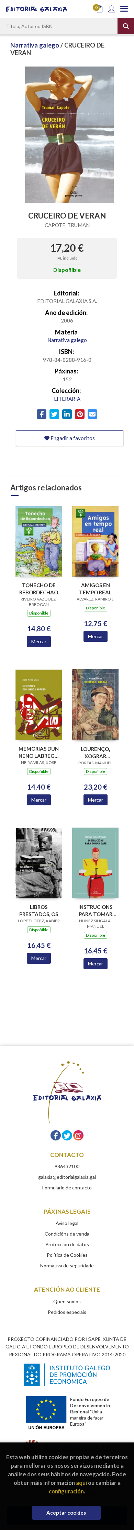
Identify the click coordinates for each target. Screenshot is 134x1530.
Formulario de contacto (67, 1187)
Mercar (38, 641)
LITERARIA (67, 399)
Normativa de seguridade (67, 1265)
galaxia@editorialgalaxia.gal (67, 1177)
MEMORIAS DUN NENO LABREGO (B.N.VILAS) (39, 752)
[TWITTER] (67, 1135)
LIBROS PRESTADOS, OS (38, 910)
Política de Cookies (67, 1255)
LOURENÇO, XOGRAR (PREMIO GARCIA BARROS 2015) (95, 752)
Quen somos (67, 1301)
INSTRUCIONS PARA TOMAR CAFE (95, 910)
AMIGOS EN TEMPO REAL (95, 588)
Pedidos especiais (67, 1312)
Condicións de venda (67, 1234)
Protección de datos (67, 1244)
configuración (66, 1491)
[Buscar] (126, 26)
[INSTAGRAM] (78, 1135)
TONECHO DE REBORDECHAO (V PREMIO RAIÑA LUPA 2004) (38, 588)
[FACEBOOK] (56, 1135)
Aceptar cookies (66, 1512)
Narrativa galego (35, 45)
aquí (81, 1482)
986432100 (67, 1166)
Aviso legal (67, 1223)
